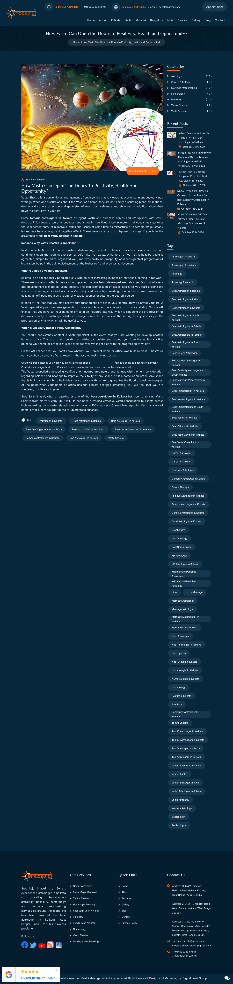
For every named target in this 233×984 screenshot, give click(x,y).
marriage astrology (182, 609)
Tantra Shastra (180, 722)
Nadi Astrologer (180, 636)
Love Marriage (195, 592)
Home (91, 20)
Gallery (196, 20)
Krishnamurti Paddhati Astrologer (184, 573)
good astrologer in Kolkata (186, 521)
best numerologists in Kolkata (188, 399)
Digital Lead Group (195, 978)
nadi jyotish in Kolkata (184, 661)
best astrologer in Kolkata (109, 396)
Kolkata (116, 20)
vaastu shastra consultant (186, 765)
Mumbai (141, 20)
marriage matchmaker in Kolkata (185, 619)
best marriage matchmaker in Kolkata (188, 382)
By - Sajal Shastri (35, 179)
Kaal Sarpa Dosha (182, 547)
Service (182, 20)
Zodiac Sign (178, 816)
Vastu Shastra (116, 437)
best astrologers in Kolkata (187, 334)
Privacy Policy (129, 922)
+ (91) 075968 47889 (184, 956)
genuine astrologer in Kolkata (188, 512)
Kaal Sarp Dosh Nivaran (86, 910)
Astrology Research (182, 282)
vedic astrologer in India (185, 782)
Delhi (128, 20)
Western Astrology (182, 808)
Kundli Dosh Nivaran (84, 922)
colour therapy (180, 487)
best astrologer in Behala (87, 420)
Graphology (178, 529)
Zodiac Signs (179, 825)
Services (126, 898)
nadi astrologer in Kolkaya (186, 644)
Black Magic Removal (85, 892)
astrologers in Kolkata (184, 265)
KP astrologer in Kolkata (185, 564)
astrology (177, 273)
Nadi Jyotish (179, 653)
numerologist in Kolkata (185, 670)
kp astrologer (179, 555)
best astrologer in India (185, 299)
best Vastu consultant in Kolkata (133, 429)
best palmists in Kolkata (185, 426)
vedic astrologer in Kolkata (187, 791)
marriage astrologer (183, 600)
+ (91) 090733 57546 (184, 951)
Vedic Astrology (180, 799)
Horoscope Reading (84, 904)
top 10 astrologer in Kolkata (187, 731)
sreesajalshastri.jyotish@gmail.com (191, 945)
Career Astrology (82, 886)
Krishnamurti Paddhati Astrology (184, 583)
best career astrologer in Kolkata (186, 362)
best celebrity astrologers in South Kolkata (187, 372)
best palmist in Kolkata (184, 417)
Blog (208, 20)
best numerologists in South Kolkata (187, 409)
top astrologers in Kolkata (186, 756)
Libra (174, 592)
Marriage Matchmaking (185, 627)
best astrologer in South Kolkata (44, 429)
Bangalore (156, 20)
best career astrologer (184, 352)
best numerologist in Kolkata (188, 390)
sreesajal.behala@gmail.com (188, 941)
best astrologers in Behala (186, 326)
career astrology (181, 461)
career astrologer (181, 452)
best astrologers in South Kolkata (186, 344)
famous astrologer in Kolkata (188, 495)
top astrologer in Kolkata (84, 437)
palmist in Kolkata (181, 695)
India (170, 20)
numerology (178, 687)
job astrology (179, 538)
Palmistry (177, 704)
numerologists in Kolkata (185, 678)
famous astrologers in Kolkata (51, 218)
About (103, 20)
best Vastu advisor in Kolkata (63, 235)
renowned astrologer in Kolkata (185, 714)
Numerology (80, 929)
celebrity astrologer (183, 470)
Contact (220, 20)
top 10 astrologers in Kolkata (188, 739)
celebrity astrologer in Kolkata (189, 478)
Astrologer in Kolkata (50, 420)
